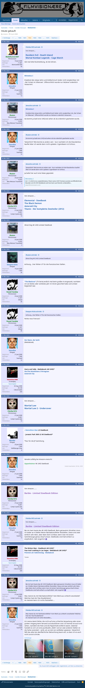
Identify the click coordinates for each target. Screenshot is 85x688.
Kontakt (30, 682)
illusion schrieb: (31, 135)
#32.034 (80, 425)
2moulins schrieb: (32, 106)
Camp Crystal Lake (16, 214)
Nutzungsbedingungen (42, 682)
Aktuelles (24, 20)
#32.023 (80, 100)
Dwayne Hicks (12, 265)
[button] (29, 20)
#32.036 (80, 484)
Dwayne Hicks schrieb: (34, 312)
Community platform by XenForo (42, 686)
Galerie (35, 20)
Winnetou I (29, 179)
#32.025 (80, 158)
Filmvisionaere (8, 682)
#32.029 (80, 277)
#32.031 (80, 335)
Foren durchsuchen (18, 24)
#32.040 (80, 605)
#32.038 (80, 543)
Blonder (12, 440)
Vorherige (7, 38)
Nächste (54, 38)
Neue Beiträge (6, 24)
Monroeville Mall (17, 65)
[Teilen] (76, 41)
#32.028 (80, 249)
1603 (34, 38)
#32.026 (80, 191)
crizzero (5, 34)
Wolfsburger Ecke (16, 448)
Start (78, 682)
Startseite (6, 20)
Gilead (20, 300)
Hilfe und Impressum (68, 682)
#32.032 (80, 364)
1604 (39, 38)
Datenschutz (56, 682)
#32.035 (80, 454)
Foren (15, 20)
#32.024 (80, 129)
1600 (19, 38)
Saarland (19, 94)
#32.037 (80, 513)
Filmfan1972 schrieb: (33, 47)
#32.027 (80, 220)
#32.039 (80, 575)
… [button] (15, 38)
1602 (29, 38)
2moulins (12, 86)
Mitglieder (46, 20)
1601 (24, 38)
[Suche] (82, 20)
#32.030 (80, 306)
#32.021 (80, 42)
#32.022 (80, 71)
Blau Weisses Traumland (14, 123)
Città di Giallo (18, 390)
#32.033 (80, 396)
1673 (47, 38)
